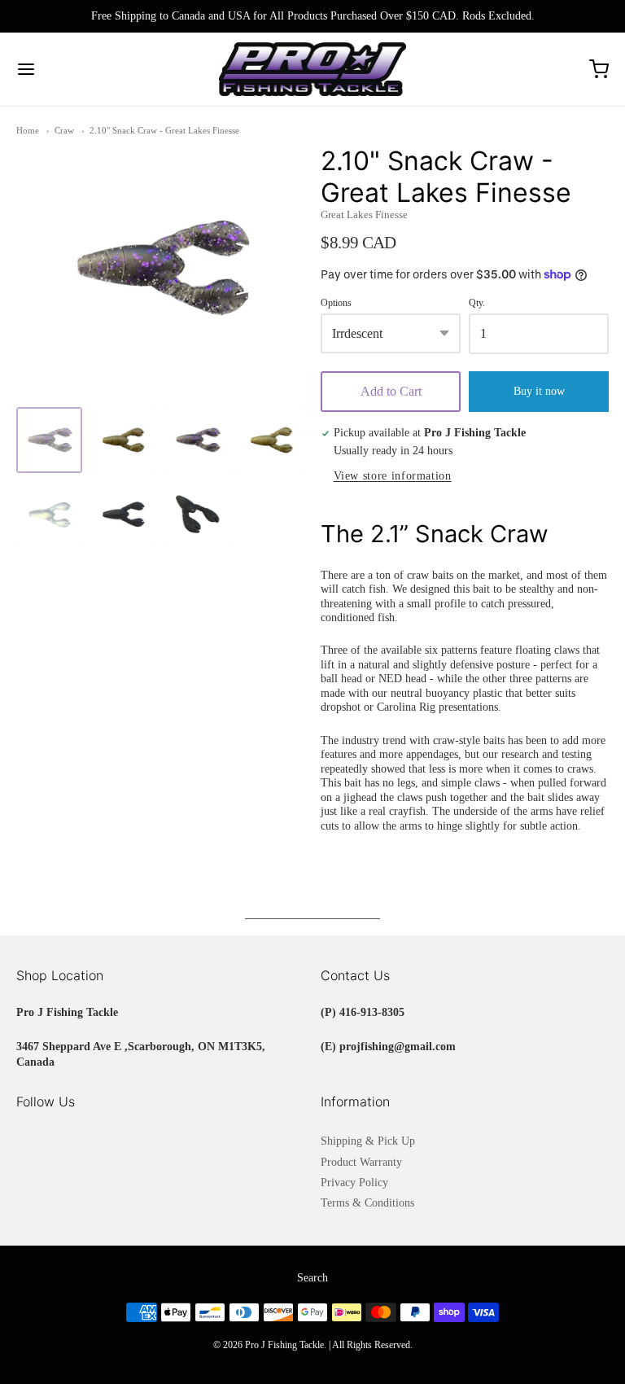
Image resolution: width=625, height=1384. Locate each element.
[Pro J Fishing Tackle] (313, 69)
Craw (64, 130)
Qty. (477, 303)
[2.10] (49, 440)
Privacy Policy (354, 1182)
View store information (393, 476)
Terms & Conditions (367, 1203)
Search (312, 1278)
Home (27, 130)
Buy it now (539, 391)
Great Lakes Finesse (364, 214)
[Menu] (75, 69)
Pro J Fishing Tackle (284, 1345)
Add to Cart (391, 391)
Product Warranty (361, 1162)
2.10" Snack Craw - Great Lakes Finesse (164, 130)
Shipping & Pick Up (368, 1141)
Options (336, 303)
